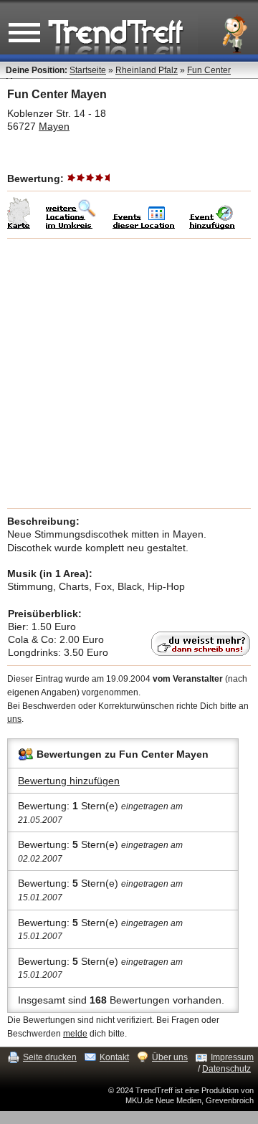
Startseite (88, 70)
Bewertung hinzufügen (69, 780)
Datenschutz (226, 1069)
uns (14, 719)
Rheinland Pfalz (146, 70)
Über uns (170, 1057)
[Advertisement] (129, 373)
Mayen (54, 126)
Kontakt (114, 1057)
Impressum (232, 1057)
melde (75, 1034)
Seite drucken (50, 1057)
